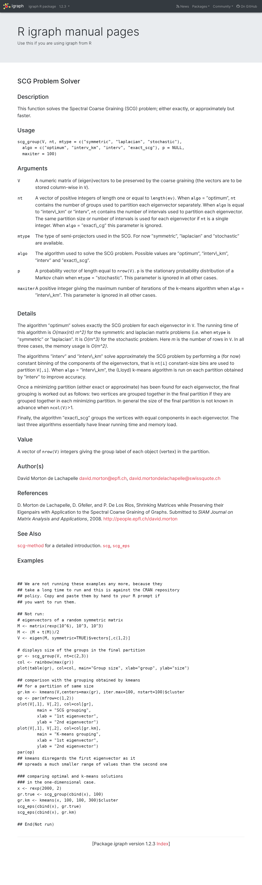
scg (106, 546)
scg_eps (121, 546)
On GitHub (248, 6)
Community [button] (222, 6)
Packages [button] (199, 6)
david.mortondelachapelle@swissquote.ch (174, 478)
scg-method (30, 545)
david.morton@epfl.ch (103, 478)
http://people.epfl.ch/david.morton (140, 518)
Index (162, 843)
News (184, 6)
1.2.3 (63, 6)
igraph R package (42, 6)
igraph (17, 5)
